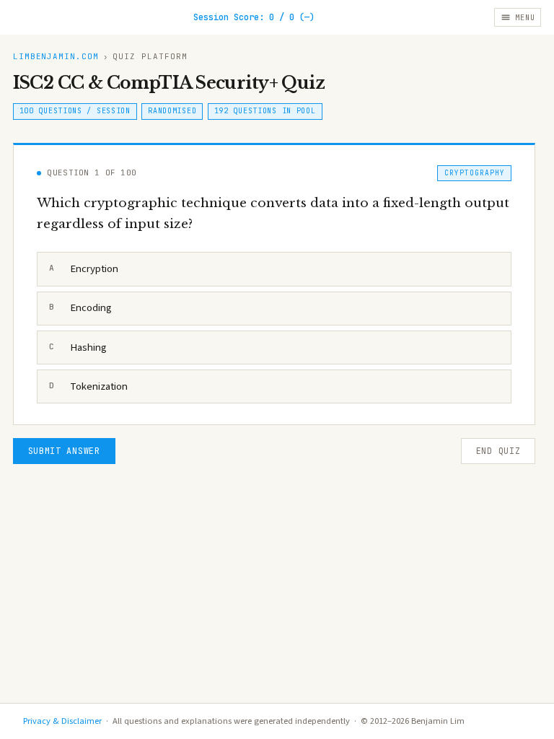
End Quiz (498, 451)
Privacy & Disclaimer (62, 720)
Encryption (84, 268)
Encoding (81, 307)
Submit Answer (64, 451)
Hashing (78, 347)
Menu (525, 17)
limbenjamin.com (56, 56)
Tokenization (88, 386)
